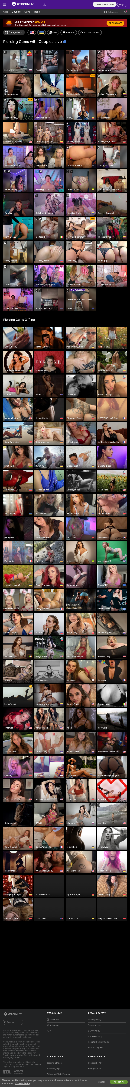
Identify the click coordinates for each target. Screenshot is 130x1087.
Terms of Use (94, 1025)
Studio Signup (53, 1068)
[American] (31, 32)
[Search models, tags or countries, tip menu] (125, 12)
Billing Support (95, 1068)
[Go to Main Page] (25, 4)
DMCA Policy (94, 1031)
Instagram (54, 1025)
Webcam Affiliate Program (58, 1074)
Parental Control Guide (98, 1042)
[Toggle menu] (4, 4)
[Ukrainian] (41, 32)
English (10, 1022)
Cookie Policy (22, 1083)
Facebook (54, 1020)
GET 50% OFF (115, 23)
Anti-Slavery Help (96, 1047)
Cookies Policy (95, 1036)
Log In (122, 4)
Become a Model (54, 1063)
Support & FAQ (95, 1063)
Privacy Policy (94, 1020)
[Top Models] (45, 4)
